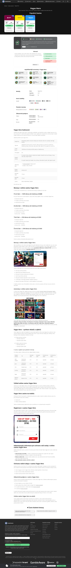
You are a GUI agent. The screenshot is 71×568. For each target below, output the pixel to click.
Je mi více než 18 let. (9, 540)
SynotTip (56, 527)
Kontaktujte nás (33, 526)
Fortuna (56, 529)
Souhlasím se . (13, 542)
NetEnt (44, 100)
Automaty (44, 531)
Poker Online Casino (45, 537)
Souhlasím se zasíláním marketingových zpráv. (13, 541)
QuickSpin (28, 292)
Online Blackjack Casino (46, 534)
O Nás (31, 524)
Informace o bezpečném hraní (35, 531)
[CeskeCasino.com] (7, 1)
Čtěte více (35, 64)
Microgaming (39, 100)
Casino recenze (45, 526)
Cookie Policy (32, 527)
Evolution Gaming (43, 291)
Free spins (44, 529)
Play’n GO (49, 100)
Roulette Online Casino (46, 536)
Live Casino (44, 532)
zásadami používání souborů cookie (15, 542)
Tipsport (56, 524)
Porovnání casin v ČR (46, 524)
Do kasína (9, 25)
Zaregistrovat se (17, 544)
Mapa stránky (32, 534)
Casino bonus (44, 527)
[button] (25, 39)
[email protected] (26, 163)
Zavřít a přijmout (61, 565)
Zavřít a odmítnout (51, 565)
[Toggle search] (67, 1)
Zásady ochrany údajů (34, 529)
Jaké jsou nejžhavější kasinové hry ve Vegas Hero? (23, 514)
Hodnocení (9, 27)
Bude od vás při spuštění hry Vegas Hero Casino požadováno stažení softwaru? (22, 511)
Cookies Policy (35, 566)
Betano (56, 526)
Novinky (31, 532)
